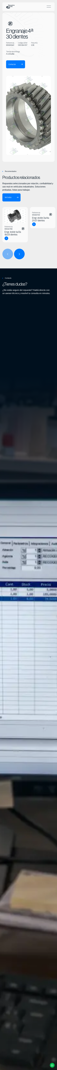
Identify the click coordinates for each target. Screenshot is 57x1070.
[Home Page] (10, 6)
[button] (49, 6)
